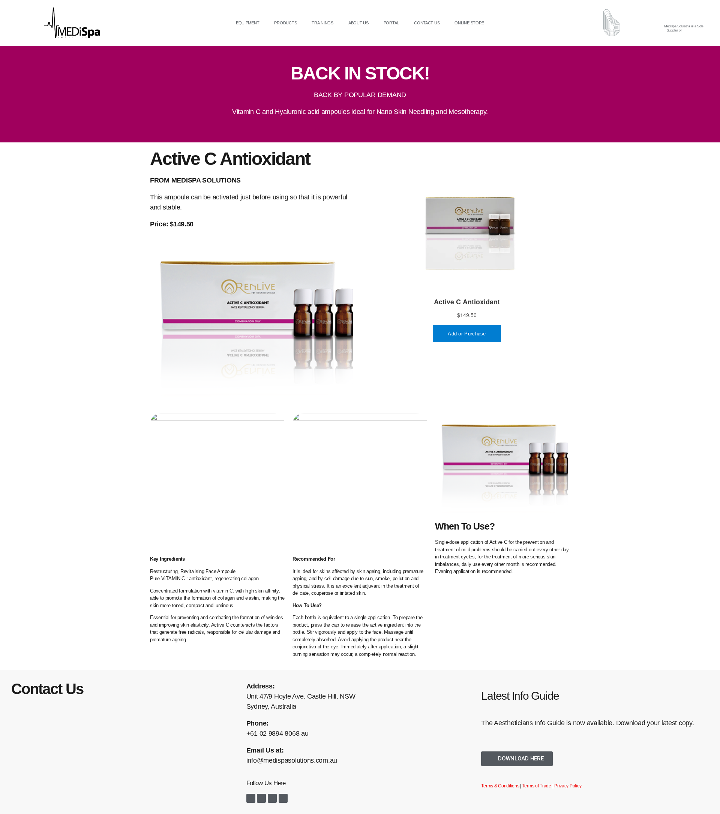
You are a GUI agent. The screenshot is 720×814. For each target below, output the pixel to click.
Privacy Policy (567, 786)
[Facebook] (250, 798)
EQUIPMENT (248, 23)
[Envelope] (283, 798)
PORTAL (391, 23)
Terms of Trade (536, 786)
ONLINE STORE (469, 23)
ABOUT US (358, 23)
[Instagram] (261, 798)
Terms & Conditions (500, 786)
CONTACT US (427, 23)
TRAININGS (322, 23)
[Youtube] (272, 798)
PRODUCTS (285, 23)
